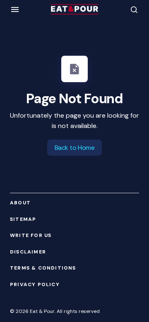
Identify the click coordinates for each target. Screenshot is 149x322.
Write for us (30, 235)
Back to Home (74, 147)
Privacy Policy (35, 285)
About (20, 203)
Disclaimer (28, 252)
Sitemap (23, 219)
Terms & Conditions (43, 268)
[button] (15, 9)
